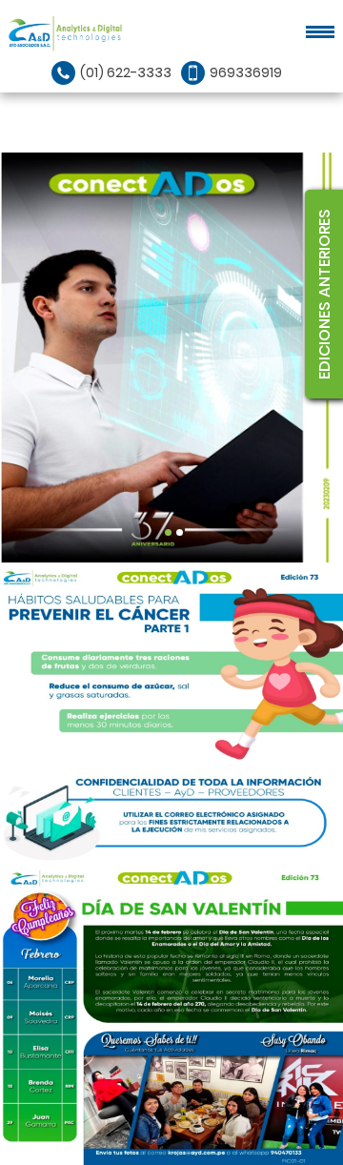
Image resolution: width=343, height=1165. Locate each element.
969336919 (246, 72)
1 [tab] (168, 532)
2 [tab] (179, 532)
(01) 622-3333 (126, 72)
